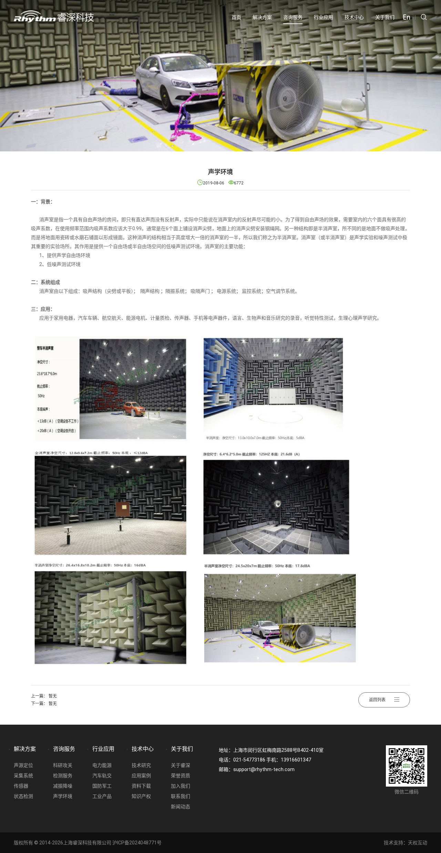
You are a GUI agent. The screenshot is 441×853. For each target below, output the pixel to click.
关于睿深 (180, 765)
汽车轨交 (102, 775)
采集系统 (23, 775)
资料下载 (141, 786)
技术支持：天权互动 (405, 842)
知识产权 (141, 796)
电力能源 (102, 765)
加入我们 (180, 786)
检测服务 (62, 775)
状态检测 (23, 796)
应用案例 (141, 775)
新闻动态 (180, 806)
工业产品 (102, 796)
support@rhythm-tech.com (264, 769)
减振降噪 (62, 786)
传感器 (21, 786)
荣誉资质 (180, 775)
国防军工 (102, 786)
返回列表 (377, 699)
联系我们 (180, 796)
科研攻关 (62, 765)
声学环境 (62, 796)
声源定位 (23, 765)
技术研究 (141, 765)
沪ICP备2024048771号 (137, 842)
